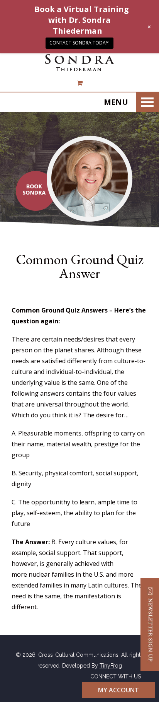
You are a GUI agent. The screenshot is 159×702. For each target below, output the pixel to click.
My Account (118, 690)
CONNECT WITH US (115, 676)
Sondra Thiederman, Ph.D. (79, 62)
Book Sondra (36, 191)
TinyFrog (111, 666)
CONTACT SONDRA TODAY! (79, 42)
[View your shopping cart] (80, 83)
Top (148, 691)
